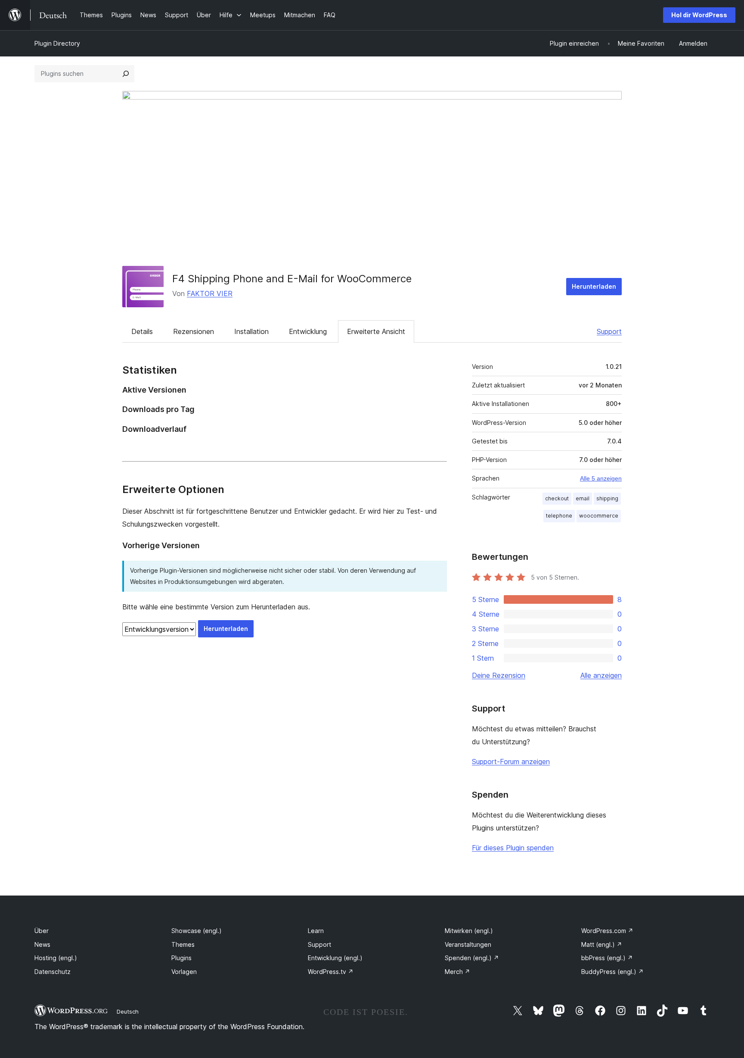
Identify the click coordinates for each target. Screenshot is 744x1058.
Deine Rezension (498, 675)
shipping (607, 498)
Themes (183, 944)
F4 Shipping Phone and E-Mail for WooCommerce (292, 278)
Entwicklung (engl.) (335, 957)
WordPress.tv (330, 971)
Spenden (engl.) (472, 957)
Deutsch (128, 1011)
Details (142, 331)
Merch (457, 971)
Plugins (181, 957)
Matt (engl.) (601, 944)
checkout (557, 498)
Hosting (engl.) (55, 957)
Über (41, 930)
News (42, 944)
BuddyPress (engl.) (612, 971)
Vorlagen (184, 971)
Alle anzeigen (601, 675)
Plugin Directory (57, 43)
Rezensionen (193, 331)
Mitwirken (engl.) (469, 930)
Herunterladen (594, 286)
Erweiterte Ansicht (376, 331)
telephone (559, 515)
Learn (316, 930)
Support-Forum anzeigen (511, 761)
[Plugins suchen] (125, 73)
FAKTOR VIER (209, 293)
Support (609, 331)
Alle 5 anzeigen (601, 478)
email (582, 498)
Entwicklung (308, 331)
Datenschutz (52, 971)
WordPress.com (607, 930)
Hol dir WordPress (699, 15)
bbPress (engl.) (607, 957)
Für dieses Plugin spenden (513, 847)
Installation (251, 331)
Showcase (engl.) (196, 930)
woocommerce (598, 515)
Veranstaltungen (468, 944)
